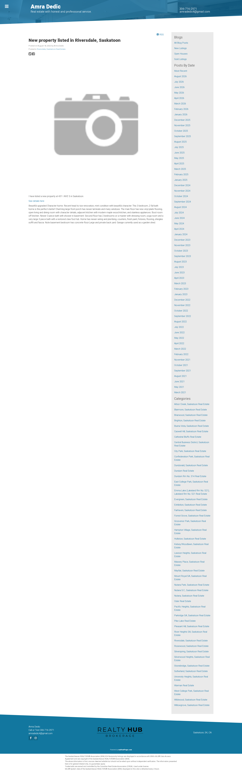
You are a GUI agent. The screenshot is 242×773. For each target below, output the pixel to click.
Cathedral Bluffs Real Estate (187, 437)
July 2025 (179, 147)
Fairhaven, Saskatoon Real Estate (190, 510)
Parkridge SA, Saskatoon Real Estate (192, 615)
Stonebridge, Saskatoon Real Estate (192, 666)
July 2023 (179, 267)
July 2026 (179, 82)
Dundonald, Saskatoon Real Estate (191, 465)
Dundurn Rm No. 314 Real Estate (190, 476)
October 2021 (181, 365)
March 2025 (180, 169)
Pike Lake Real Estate (185, 621)
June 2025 (179, 152)
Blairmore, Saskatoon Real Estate (190, 409)
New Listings (180, 48)
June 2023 (179, 272)
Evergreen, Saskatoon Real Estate (191, 499)
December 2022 (182, 300)
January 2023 (180, 294)
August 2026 (180, 76)
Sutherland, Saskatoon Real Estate (191, 671)
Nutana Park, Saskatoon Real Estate (191, 585)
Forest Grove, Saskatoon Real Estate (192, 515)
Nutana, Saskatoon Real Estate (189, 595)
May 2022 (179, 338)
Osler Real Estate (182, 601)
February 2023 (181, 289)
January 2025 (180, 180)
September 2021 (182, 370)
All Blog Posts (181, 43)
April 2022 (179, 343)
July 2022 (179, 327)
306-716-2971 (188, 9)
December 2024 (182, 185)
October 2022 (181, 310)
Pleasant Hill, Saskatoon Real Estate (191, 626)
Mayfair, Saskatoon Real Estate (189, 570)
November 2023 (182, 245)
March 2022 (180, 349)
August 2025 (180, 142)
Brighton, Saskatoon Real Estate (190, 420)
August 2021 (180, 376)
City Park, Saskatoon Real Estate (190, 451)
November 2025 (182, 125)
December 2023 (182, 240)
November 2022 (182, 305)
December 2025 (182, 120)
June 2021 (179, 381)
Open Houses (181, 53)
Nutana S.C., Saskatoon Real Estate (191, 590)
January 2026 (180, 114)
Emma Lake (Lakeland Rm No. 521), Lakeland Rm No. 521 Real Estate (191, 492)
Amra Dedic (46, 7)
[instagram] (35, 738)
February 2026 (181, 109)
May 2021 (179, 387)
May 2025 (179, 158)
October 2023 (181, 250)
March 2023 (180, 283)
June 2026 (179, 87)
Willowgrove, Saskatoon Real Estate (192, 705)
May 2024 (179, 223)
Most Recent (180, 71)
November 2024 (182, 191)
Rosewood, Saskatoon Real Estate (191, 646)
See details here (36, 201)
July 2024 (179, 212)
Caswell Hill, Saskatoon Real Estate (191, 431)
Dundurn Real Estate (184, 471)
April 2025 (179, 163)
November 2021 (182, 359)
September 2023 (182, 256)
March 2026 (180, 103)
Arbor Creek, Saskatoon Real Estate (191, 404)
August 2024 (180, 207)
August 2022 (180, 321)
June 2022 (179, 332)
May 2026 (179, 92)
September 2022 (182, 316)
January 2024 (180, 234)
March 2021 (180, 392)
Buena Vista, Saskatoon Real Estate (191, 426)
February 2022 (181, 354)
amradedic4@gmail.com (195, 12)
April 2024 (179, 229)
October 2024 (181, 196)
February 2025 (181, 174)
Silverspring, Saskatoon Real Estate (191, 651)
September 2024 (182, 201)
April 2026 (179, 98)
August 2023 (180, 261)
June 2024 (179, 218)
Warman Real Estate (184, 685)
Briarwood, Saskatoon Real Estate (191, 415)
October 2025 (181, 131)
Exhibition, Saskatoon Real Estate (190, 505)
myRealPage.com (125, 750)
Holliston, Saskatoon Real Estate (190, 538)
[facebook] (31, 738)
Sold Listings (180, 59)
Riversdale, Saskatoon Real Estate (51, 49)
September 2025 (182, 136)
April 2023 (179, 278)
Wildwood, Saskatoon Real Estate (190, 699)
